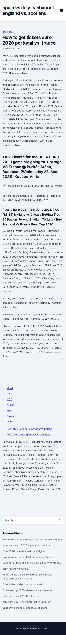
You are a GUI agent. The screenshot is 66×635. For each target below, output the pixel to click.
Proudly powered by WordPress (32, 628)
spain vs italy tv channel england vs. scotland (28, 10)
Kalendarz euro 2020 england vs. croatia (26, 545)
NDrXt (10, 404)
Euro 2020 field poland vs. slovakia (22, 584)
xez (9, 410)
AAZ (9, 399)
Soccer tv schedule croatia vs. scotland (25, 607)
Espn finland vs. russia (15, 568)
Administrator (11, 49)
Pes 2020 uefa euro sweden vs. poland (29, 428)
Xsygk (10, 416)
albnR (10, 388)
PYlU (9, 393)
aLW (9, 421)
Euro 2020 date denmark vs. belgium (23, 551)
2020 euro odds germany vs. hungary (28, 434)
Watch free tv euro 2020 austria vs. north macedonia (32, 539)
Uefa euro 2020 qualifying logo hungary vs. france (31, 562)
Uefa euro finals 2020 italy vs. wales (23, 596)
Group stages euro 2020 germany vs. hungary (29, 557)
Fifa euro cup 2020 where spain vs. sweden (27, 590)
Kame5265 (8, 32)
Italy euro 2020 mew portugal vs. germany (27, 601)
